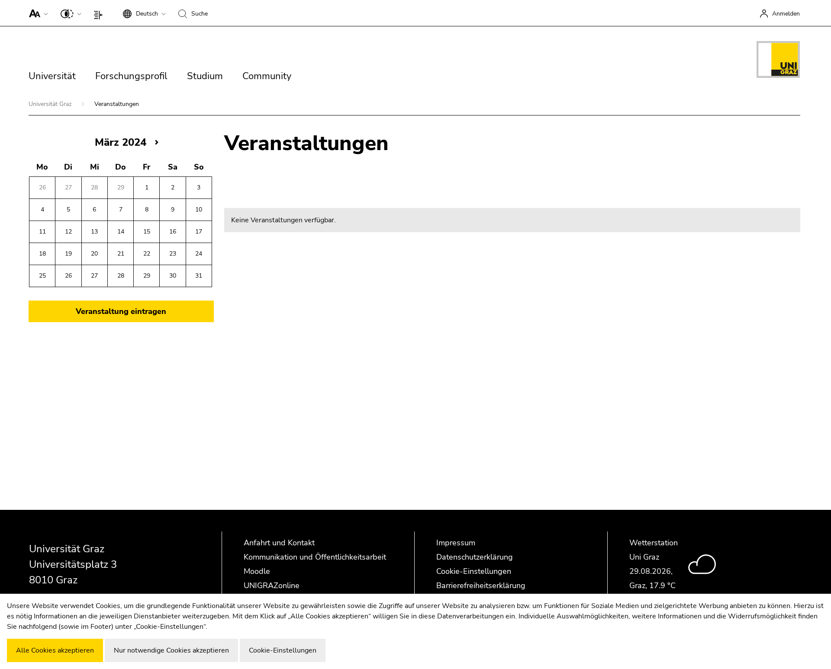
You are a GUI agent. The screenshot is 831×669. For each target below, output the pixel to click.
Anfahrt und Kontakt (279, 543)
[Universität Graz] (778, 61)
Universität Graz (51, 104)
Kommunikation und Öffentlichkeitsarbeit (315, 557)
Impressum (455, 543)
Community (266, 76)
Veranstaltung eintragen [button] (121, 311)
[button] (36, 13)
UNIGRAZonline (272, 585)
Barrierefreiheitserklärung (480, 585)
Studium (205, 76)
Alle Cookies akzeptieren (55, 650)
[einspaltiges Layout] (100, 13)
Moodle (257, 571)
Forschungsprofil (131, 76)
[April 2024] (156, 142)
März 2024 (120, 142)
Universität (52, 76)
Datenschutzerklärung (474, 557)
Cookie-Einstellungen (473, 571)
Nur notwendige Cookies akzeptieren (171, 650)
